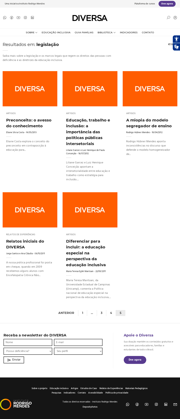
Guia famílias (84, 32)
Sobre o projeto (39, 388)
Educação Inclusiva (56, 32)
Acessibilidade (95, 393)
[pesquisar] (168, 18)
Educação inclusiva (59, 388)
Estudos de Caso (89, 388)
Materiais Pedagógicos (136, 388)
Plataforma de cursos (144, 4)
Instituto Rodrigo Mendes (32, 4)
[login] (174, 18)
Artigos (11, 113)
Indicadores (129, 32)
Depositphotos (90, 407)
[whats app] (5, 18)
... (92, 313)
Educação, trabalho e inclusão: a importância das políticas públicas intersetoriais (88, 132)
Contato (148, 32)
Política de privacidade (116, 393)
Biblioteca (105, 32)
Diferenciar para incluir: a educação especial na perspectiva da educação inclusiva (86, 253)
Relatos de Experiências (20, 235)
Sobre (30, 32)
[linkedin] (32, 18)
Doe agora (135, 360)
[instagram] (25, 18)
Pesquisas (56, 393)
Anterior (66, 313)
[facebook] (11, 18)
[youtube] (18, 18)
